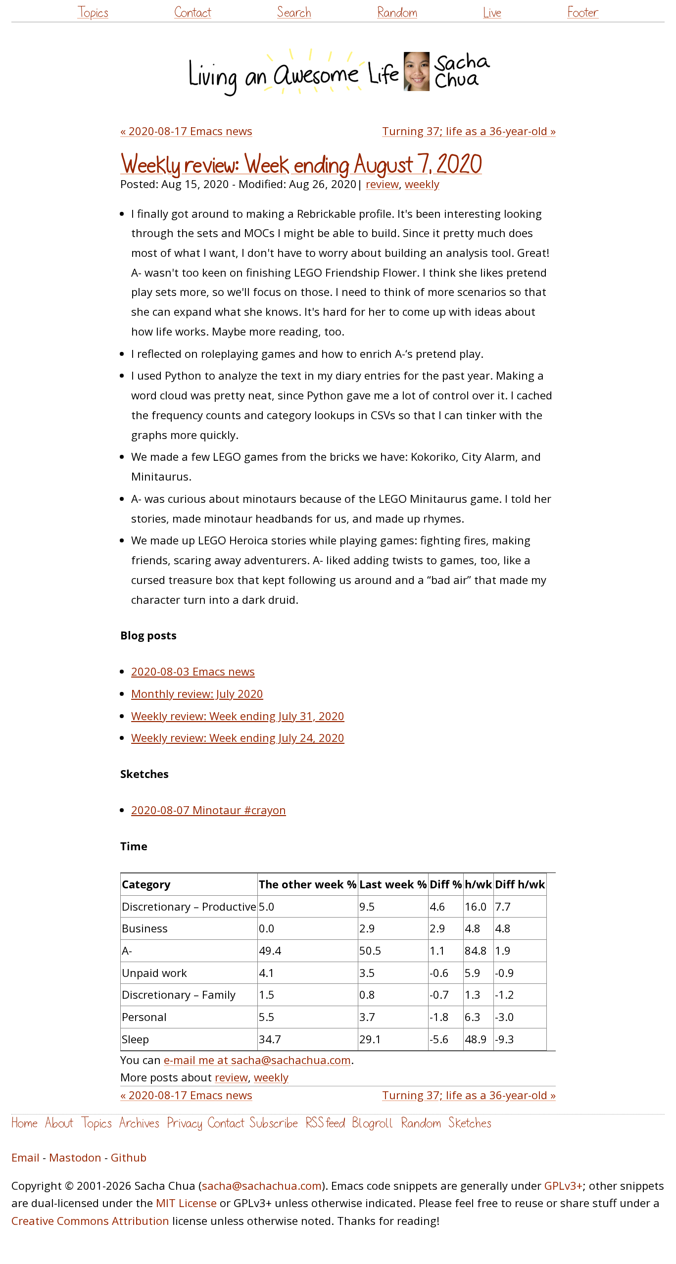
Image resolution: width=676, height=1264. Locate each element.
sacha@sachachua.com (262, 1185)
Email (25, 1157)
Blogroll (372, 1123)
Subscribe (273, 1123)
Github (128, 1157)
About (59, 1123)
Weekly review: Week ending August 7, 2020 (301, 165)
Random (397, 12)
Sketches (469, 1123)
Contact (192, 12)
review (382, 183)
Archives (139, 1123)
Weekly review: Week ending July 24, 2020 (237, 737)
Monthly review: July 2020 (197, 693)
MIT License (186, 1202)
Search (294, 12)
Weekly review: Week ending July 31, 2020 (237, 715)
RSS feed (325, 1123)
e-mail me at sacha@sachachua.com (257, 1059)
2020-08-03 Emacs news (193, 671)
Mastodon (75, 1157)
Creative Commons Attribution (90, 1220)
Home (24, 1123)
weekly (422, 183)
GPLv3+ (563, 1185)
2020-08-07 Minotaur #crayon (208, 809)
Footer (583, 12)
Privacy (184, 1123)
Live (492, 12)
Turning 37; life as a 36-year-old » (469, 130)
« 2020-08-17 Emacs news (186, 130)
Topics (92, 12)
